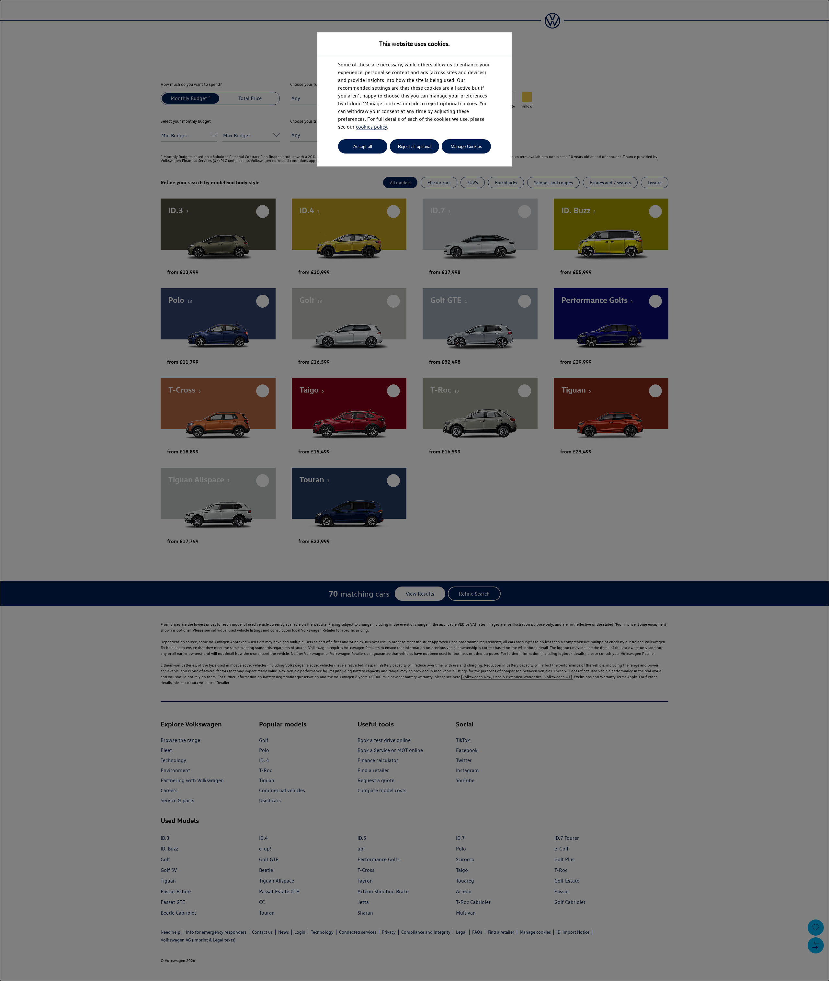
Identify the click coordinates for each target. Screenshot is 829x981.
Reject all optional (414, 146)
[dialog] (414, 490)
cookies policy (371, 127)
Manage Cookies (466, 146)
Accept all (362, 146)
